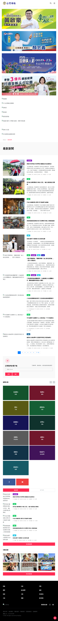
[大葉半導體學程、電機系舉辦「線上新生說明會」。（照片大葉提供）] (13, 256)
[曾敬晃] (29, 108)
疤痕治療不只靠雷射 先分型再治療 (36, 238)
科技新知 (41, 594)
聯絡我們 (22, 611)
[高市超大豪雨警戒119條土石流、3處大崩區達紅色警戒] (13, 186)
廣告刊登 (5, 611)
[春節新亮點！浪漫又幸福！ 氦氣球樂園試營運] (46, 557)
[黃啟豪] (29, 19)
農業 (4, 590)
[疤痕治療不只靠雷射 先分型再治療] (13, 243)
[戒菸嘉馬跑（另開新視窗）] (29, 116)
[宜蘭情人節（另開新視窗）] (29, 63)
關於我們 (17, 611)
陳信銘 (29, 174)
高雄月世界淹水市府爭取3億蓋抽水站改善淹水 (39, 164)
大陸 (4, 598)
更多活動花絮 (29, 573)
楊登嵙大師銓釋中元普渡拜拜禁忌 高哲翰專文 (39, 337)
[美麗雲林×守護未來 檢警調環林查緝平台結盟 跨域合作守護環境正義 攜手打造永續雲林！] (46, 566)
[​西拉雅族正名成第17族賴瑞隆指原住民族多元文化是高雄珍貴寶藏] (29, 557)
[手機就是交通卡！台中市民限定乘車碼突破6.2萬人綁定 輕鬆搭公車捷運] (11, 557)
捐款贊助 (11, 611)
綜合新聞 (29, 160)
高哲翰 (29, 348)
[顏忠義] (29, 41)
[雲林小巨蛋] (29, 130)
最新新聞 (16, 490)
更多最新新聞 (29, 544)
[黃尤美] (29, 85)
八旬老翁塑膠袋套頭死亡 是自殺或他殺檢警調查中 (40, 298)
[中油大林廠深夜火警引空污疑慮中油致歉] (13, 206)
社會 (28, 179)
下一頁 (37, 352)
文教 (43, 255)
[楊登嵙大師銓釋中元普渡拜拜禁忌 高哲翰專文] (13, 335)
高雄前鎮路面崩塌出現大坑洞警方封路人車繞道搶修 (41, 221)
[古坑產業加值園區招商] (29, 134)
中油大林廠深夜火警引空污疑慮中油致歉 (37, 202)
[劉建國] (29, 99)
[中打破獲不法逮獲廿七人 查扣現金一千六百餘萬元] (13, 316)
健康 (28, 235)
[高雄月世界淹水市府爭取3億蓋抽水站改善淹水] (13, 168)
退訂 (16, 374)
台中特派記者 (31, 309)
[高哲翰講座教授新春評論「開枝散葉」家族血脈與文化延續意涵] (11, 566)
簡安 (29, 249)
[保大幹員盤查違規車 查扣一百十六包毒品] (29, 566)
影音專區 (41, 598)
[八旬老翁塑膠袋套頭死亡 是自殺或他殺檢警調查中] (13, 296)
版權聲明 (35, 611)
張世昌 (29, 291)
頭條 (4, 586)
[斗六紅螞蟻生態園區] (29, 103)
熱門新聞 (42, 490)
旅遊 (4, 594)
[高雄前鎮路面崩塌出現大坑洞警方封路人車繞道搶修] (13, 223)
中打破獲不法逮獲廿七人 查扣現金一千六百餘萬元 (40, 318)
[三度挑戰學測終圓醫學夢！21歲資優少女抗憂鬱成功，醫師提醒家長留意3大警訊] (13, 277)
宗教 (40, 586)
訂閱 (9, 374)
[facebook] (9, 482)
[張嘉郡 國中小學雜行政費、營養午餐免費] (29, 121)
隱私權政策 (28, 611)
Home (4, 139)
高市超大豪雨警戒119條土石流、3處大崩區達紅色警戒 (25, 506)
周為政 (29, 271)
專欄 (28, 334)
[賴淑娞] (29, 112)
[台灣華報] (9, 3)
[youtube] (22, 482)
